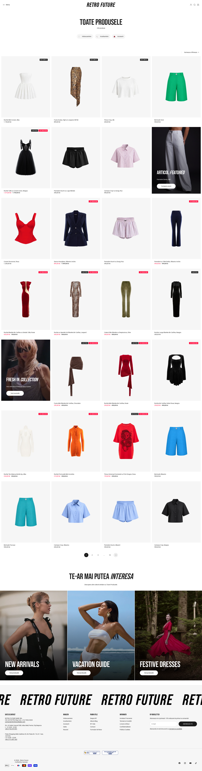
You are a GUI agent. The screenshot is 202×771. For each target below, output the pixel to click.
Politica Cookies (125, 729)
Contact (92, 727)
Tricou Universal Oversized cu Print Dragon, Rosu (120, 474)
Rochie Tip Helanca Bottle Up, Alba (15, 474)
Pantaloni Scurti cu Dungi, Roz (114, 261)
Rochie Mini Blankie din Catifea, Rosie (116, 403)
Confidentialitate (125, 727)
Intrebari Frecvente (126, 718)
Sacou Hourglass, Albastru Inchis (65, 261)
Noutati (65, 729)
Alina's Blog (94, 721)
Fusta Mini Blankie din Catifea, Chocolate (67, 403)
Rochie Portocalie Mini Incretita (64, 474)
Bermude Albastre (160, 474)
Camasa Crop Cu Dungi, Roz (113, 191)
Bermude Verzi (159, 120)
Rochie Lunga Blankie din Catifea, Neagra (167, 332)
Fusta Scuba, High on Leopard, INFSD (66, 120)
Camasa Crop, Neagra (161, 545)
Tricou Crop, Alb (109, 120)
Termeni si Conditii (126, 721)
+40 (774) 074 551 (11, 729)
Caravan (25, 762)
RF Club (92, 724)
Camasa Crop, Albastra (61, 545)
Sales (65, 727)
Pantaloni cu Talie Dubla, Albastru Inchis (167, 261)
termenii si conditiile (175, 729)
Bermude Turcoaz (9, 545)
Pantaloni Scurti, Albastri (112, 545)
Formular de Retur (96, 729)
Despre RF (93, 718)
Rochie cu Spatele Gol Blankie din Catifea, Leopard (70, 332)
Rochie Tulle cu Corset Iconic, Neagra (16, 191)
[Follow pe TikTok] (196, 763)
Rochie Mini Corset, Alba (11, 120)
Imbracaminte (67, 718)
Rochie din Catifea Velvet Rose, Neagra (166, 403)
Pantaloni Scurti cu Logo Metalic (64, 191)
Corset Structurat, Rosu (11, 261)
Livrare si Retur (125, 724)
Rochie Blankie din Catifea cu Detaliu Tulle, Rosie (19, 332)
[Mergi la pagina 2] (116, 555)
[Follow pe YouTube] (190, 763)
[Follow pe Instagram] (185, 763)
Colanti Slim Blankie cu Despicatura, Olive (117, 332)
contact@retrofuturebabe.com (15, 722)
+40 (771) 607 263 (11, 739)
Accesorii (66, 724)
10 (110, 555)
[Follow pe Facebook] (179, 763)
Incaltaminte (67, 721)
